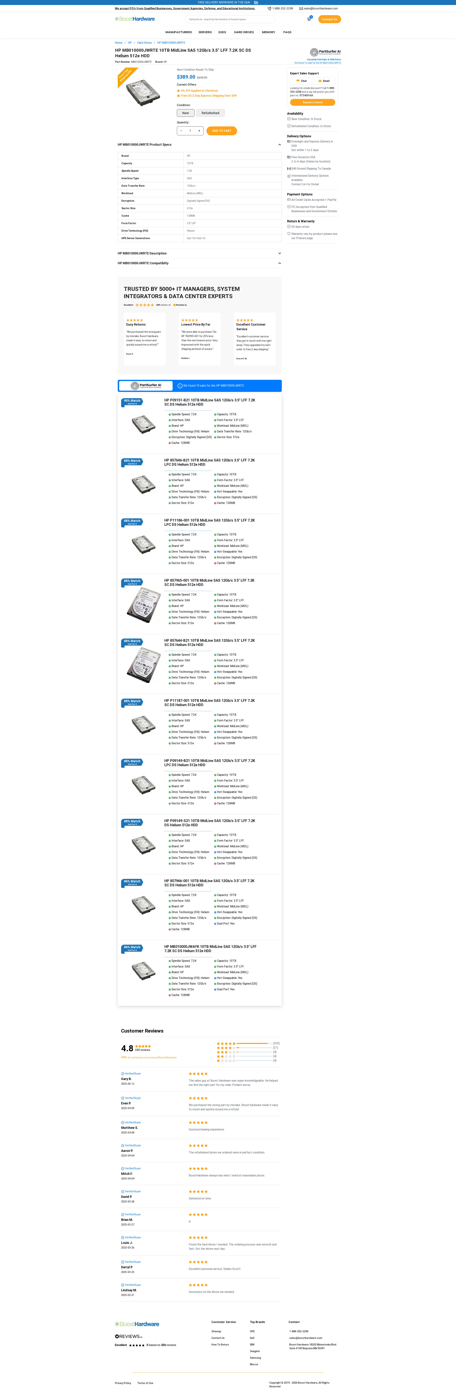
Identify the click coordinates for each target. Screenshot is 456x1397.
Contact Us (218, 1338)
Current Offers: (187, 84)
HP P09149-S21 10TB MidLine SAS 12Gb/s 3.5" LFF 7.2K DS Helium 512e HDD (209, 823)
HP (130, 42)
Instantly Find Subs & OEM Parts (324, 59)
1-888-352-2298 (282, 8)
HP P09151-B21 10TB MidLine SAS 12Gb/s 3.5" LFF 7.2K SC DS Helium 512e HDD (209, 402)
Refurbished (210, 113)
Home (118, 42)
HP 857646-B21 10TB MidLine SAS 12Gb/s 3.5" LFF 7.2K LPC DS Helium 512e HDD (209, 462)
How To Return (220, 1344)
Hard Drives (244, 32)
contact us (329, 19)
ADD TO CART (221, 130)
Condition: (184, 105)
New (185, 113)
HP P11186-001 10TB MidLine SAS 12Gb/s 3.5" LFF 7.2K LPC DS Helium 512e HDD (209, 522)
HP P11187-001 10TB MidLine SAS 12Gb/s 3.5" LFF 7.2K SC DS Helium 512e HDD (209, 702)
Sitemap (216, 1331)
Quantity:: (183, 122)
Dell (252, 1338)
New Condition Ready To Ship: (195, 69)
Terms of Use (145, 1383)
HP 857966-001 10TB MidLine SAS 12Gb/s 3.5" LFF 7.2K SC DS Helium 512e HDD (209, 883)
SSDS (222, 32)
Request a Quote (313, 102)
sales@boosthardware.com (321, 8)
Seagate (255, 1351)
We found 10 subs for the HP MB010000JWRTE (318, 63)
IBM (252, 1344)
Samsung (255, 1357)
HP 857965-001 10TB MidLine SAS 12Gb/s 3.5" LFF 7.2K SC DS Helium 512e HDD (209, 582)
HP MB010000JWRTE (171, 42)
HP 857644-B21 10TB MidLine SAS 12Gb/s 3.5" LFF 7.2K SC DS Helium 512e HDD (209, 642)
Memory (268, 32)
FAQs (287, 32)
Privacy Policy (123, 1383)
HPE (252, 1331)
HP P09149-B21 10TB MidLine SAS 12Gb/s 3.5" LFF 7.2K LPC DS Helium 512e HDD (209, 762)
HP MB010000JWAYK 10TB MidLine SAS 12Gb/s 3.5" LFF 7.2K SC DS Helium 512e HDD (210, 948)
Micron (254, 1364)
